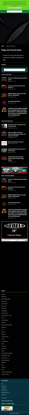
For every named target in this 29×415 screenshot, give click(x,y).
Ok (8, 7)
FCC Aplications (4, 341)
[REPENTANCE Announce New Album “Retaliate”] (4, 95)
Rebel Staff (3, 297)
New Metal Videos (5, 374)
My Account (4, 348)
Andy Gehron (4, 301)
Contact (3, 339)
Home (2, 344)
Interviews (3, 346)
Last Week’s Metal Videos (6, 372)
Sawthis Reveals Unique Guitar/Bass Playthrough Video (16, 158)
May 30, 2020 (11, 137)
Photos (3, 351)
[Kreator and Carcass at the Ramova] (4, 87)
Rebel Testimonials (5, 360)
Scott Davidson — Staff (6, 315)
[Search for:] (14, 11)
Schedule (3, 322)
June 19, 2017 (11, 152)
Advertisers (3, 327)
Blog (2, 384)
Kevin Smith (3, 308)
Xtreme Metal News (5, 392)
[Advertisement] (14, 28)
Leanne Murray (4, 313)
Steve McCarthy (4, 320)
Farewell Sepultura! (14, 101)
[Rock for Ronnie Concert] (4, 143)
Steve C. (3, 318)
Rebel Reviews (4, 390)
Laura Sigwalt (4, 311)
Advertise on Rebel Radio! (6, 325)
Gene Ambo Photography (6, 353)
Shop (2, 365)
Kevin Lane (3, 306)
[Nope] (27, 5)
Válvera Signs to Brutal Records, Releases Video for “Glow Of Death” (17, 134)
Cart (2, 330)
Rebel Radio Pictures (5, 355)
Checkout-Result (5, 337)
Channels (3, 332)
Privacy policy (18, 7)
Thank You (3, 367)
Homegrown (3, 388)
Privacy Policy (4, 358)
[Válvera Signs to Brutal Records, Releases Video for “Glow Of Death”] (4, 134)
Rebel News (3, 386)
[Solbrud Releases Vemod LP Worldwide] (4, 150)
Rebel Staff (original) (5, 299)
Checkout (3, 334)
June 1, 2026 (11, 81)
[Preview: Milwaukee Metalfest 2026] (4, 79)
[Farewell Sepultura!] (4, 103)
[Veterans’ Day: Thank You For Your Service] (4, 126)
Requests (3, 362)
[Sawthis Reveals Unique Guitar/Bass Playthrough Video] (4, 158)
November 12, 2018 (12, 128)
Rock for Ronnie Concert (16, 142)
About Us (3, 294)
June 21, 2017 (11, 161)
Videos (2, 370)
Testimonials (3, 394)
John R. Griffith (4, 304)
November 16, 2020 (12, 143)
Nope (12, 7)
